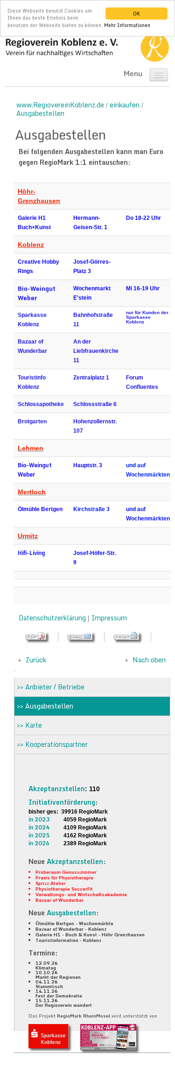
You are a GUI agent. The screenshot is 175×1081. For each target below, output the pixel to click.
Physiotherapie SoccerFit (64, 888)
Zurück (36, 659)
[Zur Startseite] (87, 47)
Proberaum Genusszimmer (66, 872)
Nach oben (149, 659)
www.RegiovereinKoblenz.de (60, 104)
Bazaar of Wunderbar (59, 900)
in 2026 (38, 843)
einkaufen (125, 104)
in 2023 (38, 819)
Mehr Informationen (127, 25)
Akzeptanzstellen (56, 788)
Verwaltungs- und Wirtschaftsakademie (81, 894)
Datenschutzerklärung (52, 617)
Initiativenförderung (61, 802)
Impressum (109, 617)
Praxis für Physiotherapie (64, 877)
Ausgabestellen (40, 113)
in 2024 (38, 827)
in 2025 (38, 835)
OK (136, 13)
